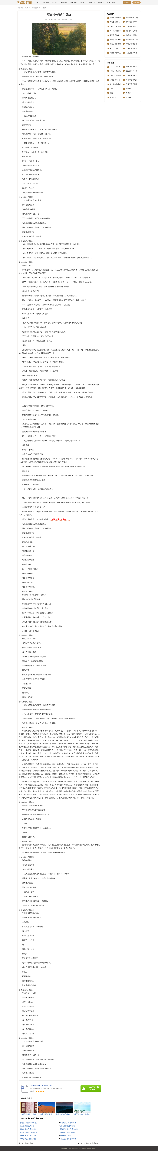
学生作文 (82, 2)
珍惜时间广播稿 (65, 1135)
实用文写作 (111, 2)
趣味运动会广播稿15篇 (28, 1129)
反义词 (128, 93)
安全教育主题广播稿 (27, 1126)
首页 (38, 2)
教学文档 (55, 2)
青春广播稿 (29, 1143)
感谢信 (128, 88)
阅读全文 (64, 19)
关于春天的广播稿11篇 (28, 1135)
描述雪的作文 (114, 35)
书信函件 (64, 2)
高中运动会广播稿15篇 (28, 1139)
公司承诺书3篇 (115, 80)
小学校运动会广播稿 (67, 1132)
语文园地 (45, 2)
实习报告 (113, 97)
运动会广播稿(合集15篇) (28, 1123)
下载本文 (71, 19)
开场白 (128, 97)
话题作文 (92, 2)
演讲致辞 (73, 2)
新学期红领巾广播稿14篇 (69, 1129)
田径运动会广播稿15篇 (68, 1139)
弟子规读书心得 (131, 71)
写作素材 (101, 2)
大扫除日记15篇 (131, 31)
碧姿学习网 (75, 1148)
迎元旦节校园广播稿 (67, 1126)
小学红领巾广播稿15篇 (68, 1123)
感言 (111, 93)
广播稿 (44, 8)
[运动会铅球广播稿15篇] (24, 3)
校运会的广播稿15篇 (91, 1143)
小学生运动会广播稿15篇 (29, 1132)
